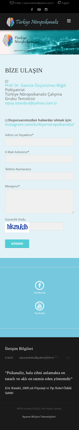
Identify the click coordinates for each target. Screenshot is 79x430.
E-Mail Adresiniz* (17, 152)
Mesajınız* (12, 186)
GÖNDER (17, 243)
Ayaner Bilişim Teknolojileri (39, 416)
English (65, 2)
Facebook (39, 292)
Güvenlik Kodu (15, 219)
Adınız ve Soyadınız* (19, 135)
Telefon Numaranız (18, 169)
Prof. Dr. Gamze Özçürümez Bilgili (35, 85)
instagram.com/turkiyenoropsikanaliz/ (39, 124)
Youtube (39, 313)
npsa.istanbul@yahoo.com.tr (31, 102)
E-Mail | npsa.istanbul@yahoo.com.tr (34, 2)
